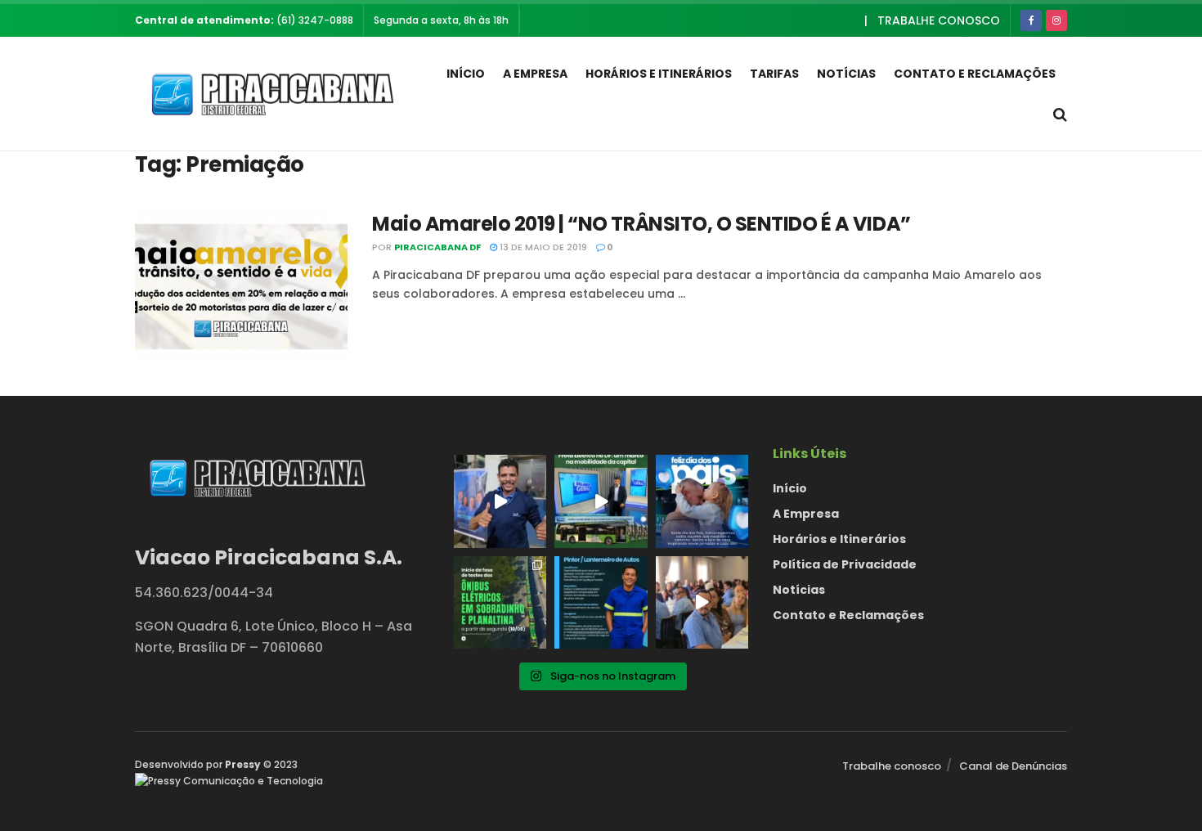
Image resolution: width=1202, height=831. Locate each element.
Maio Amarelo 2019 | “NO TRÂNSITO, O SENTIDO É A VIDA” (641, 223)
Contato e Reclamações (975, 73)
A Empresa (535, 73)
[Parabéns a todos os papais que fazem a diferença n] (702, 501)
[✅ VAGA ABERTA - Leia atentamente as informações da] (600, 602)
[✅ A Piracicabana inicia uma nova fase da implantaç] (500, 602)
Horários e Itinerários (658, 73)
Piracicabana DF (437, 247)
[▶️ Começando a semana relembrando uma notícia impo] (600, 501)
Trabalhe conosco (938, 20)
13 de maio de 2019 (542, 247)
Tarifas (774, 73)
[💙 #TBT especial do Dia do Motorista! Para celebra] (500, 501)
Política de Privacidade (845, 564)
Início (465, 73)
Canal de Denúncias (1013, 766)
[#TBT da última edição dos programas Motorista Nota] (702, 602)
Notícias (846, 73)
